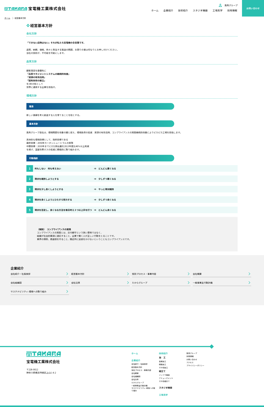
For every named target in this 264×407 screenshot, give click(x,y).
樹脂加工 (162, 364)
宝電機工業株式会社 (47, 8)
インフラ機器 (164, 375)
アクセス (189, 362)
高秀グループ (231, 5)
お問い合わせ (253, 8)
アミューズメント (166, 378)
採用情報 (232, 10)
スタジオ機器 (200, 10)
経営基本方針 (77, 273)
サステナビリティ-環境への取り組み (28, 291)
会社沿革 (75, 282)
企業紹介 (168, 10)
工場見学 (217, 10)
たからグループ (139, 282)
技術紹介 (183, 10)
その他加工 (163, 367)
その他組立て (164, 381)
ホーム (155, 10)
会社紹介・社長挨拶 (20, 273)
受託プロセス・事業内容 (144, 273)
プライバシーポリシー (195, 365)
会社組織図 (16, 282)
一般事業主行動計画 (203, 282)
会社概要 (197, 273)
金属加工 (162, 361)
